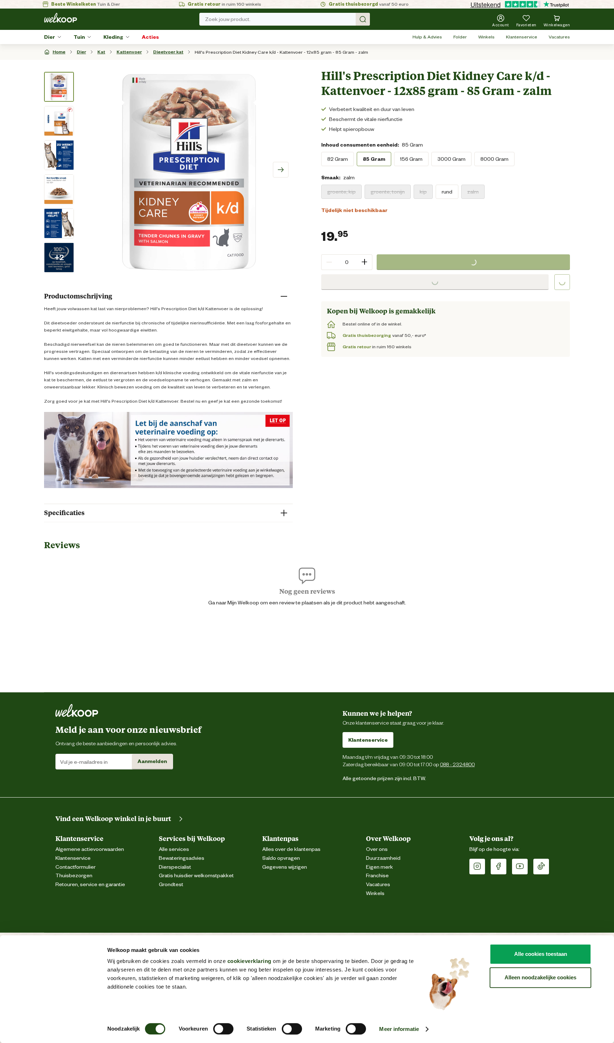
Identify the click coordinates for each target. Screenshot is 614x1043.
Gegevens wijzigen (284, 867)
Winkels (486, 36)
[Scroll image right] (281, 170)
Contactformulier (75, 867)
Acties (150, 37)
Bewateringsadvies (181, 858)
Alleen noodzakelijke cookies (540, 977)
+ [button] (364, 262)
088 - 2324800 (457, 764)
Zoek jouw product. (228, 19)
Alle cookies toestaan (540, 954)
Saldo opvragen (281, 858)
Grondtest (171, 884)
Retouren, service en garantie (90, 884)
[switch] (223, 1028)
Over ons (377, 849)
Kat (101, 51)
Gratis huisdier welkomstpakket (196, 875)
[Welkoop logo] (60, 18)
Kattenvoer (129, 51)
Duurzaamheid (383, 858)
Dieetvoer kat (168, 51)
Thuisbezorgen (73, 875)
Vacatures (559, 36)
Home (59, 51)
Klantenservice (521, 36)
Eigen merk (379, 867)
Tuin (79, 37)
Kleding (113, 37)
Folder (460, 36)
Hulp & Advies (427, 36)
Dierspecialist (175, 867)
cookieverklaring (249, 961)
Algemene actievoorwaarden (89, 849)
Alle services (174, 849)
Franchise (377, 875)
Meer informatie (399, 1029)
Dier (49, 37)
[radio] (337, 159)
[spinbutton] (347, 262)
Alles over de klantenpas (291, 849)
